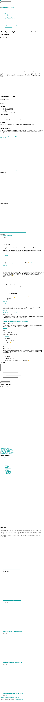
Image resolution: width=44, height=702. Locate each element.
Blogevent (8, 530)
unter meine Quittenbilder (35, 72)
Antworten (5, 239)
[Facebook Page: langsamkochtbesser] (22, 126)
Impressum (5, 21)
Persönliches (5, 462)
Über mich (5, 19)
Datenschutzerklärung (9, 27)
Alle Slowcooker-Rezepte (9, 17)
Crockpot (7, 136)
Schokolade (38, 533)
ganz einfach (20, 532)
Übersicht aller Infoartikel (5, 448)
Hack (31, 532)
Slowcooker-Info (6, 15)
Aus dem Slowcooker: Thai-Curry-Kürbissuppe (11, 201)
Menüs (4, 461)
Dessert (18, 530)
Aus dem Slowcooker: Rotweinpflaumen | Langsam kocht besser (11, 303)
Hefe (40, 532)
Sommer (7, 535)
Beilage (4, 136)
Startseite (4, 13)
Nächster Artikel (9, 235)
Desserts (6, 467)
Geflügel (25, 532)
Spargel (10, 535)
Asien (1, 530)
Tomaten (16, 535)
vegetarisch (24, 535)
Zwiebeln (2, 536)
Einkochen (11, 136)
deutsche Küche (21, 530)
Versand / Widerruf (8, 26)
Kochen (6, 469)
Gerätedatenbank (4, 449)
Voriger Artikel (3, 235)
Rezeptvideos (7, 470)
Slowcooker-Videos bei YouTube (7, 453)
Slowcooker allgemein (7, 472)
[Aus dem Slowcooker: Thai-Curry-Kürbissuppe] (16, 198)
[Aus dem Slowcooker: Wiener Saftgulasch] (16, 167)
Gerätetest (29, 532)
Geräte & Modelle (6, 458)
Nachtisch (27, 533)
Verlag (28, 535)
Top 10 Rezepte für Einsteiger (6, 451)
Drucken (2, 103)
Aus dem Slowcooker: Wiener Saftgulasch (10, 170)
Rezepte (4, 16)
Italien (5, 533)
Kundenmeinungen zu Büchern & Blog (12, 20)
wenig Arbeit (38, 535)
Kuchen (20, 533)
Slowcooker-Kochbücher (7, 473)
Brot (8, 466)
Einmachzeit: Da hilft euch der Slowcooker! (11, 569)
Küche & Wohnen (6, 460)
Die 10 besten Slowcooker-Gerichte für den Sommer (13, 693)
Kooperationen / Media (9, 23)
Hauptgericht (36, 532)
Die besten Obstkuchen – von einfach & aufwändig (12, 631)
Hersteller (10, 449)
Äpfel (1, 136)
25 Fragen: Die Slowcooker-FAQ (7, 450)
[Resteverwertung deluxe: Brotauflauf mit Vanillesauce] (16, 229)
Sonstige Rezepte (8, 471)
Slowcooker (2, 535)
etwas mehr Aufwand (30, 530)
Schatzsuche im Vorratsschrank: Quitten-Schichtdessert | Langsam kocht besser (14, 312)
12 (0, 29)
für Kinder (14, 532)
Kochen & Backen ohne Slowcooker (11, 18)
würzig (42, 535)
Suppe (13, 535)
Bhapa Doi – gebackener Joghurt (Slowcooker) (12, 600)
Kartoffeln (9, 533)
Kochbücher (5, 459)
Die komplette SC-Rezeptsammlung (7, 452)
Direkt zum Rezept (5, 37)
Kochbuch (12, 533)
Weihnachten (34, 535)
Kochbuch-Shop (6, 14)
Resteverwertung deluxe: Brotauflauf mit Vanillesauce (13, 232)
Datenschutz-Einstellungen (20, 699)
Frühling (35, 530)
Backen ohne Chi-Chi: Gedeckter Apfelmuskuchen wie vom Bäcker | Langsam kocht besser (15, 321)
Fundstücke (5, 457)
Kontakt (6, 22)
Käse (23, 533)
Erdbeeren (25, 530)
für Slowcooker (5, 29)
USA (19, 535)
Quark (33, 533)
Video (30, 535)
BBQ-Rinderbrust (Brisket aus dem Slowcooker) (12, 662)
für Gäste (9, 532)
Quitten (16, 136)
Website (1, 376)
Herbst (14, 136)
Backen (6, 465)
